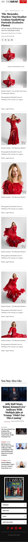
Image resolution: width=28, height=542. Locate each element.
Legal (4, 516)
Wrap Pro (6, 510)
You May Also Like (11, 380)
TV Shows (3, 460)
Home (6, 10)
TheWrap (6, 505)
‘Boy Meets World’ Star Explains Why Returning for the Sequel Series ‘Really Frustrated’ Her (8, 433)
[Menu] (3, 2)
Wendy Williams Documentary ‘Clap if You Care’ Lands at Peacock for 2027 (7, 465)
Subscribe (23, 1)
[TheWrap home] (12, 2)
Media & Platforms (15, 10)
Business (3, 442)
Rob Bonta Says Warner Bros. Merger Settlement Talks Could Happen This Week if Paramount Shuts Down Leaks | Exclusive (7, 449)
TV (22, 10)
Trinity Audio (16, 66)
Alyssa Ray (8, 421)
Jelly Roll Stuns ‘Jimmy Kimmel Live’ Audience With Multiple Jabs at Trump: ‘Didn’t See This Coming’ (14, 410)
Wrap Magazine (8, 522)
